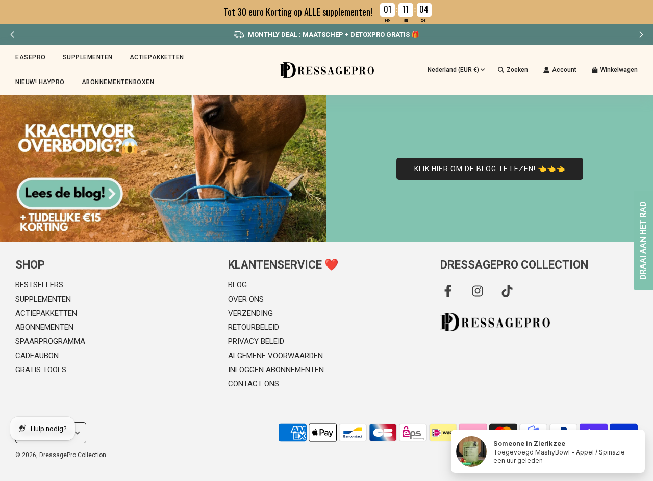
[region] (326, 12)
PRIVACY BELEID (256, 341)
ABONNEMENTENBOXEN (118, 82)
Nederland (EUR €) (453, 69)
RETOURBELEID (253, 327)
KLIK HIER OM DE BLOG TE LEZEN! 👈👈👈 (489, 169)
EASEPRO (30, 57)
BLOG (237, 284)
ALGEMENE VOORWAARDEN (275, 355)
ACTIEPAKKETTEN (157, 57)
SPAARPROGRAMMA (50, 341)
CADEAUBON (37, 355)
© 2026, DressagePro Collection (60, 455)
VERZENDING (250, 313)
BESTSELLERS (39, 284)
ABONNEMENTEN (44, 327)
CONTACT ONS (253, 383)
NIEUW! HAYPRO (40, 82)
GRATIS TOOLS (40, 370)
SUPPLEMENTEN (43, 299)
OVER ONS (246, 299)
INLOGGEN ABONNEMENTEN (276, 370)
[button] (641, 34)
